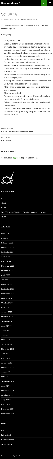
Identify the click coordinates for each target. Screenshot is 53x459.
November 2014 (7, 413)
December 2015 (7, 390)
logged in (17, 157)
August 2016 (6, 386)
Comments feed (7, 439)
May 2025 (5, 238)
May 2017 (5, 377)
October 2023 (6, 270)
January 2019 (6, 344)
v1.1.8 (3, 198)
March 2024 (6, 261)
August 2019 (6, 326)
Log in (3, 430)
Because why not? (10, 3)
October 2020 (6, 303)
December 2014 (7, 409)
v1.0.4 (3, 217)
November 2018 (7, 349)
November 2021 (7, 293)
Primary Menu (50, 3)
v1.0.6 (3, 207)
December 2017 (7, 367)
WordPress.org (7, 444)
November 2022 (7, 284)
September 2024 (7, 252)
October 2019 (6, 317)
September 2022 (7, 289)
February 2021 (7, 298)
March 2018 (6, 358)
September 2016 (7, 381)
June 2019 (5, 335)
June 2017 (5, 372)
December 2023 (7, 266)
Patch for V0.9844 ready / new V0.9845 (17, 129)
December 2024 (7, 247)
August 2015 (6, 400)
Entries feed (6, 435)
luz (18, 20)
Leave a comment (30, 20)
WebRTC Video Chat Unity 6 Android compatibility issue (23, 212)
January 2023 (6, 280)
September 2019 (7, 321)
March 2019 (6, 340)
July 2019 (5, 330)
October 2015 (6, 395)
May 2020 (5, 307)
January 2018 (6, 363)
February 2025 (7, 243)
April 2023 (5, 275)
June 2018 (5, 353)
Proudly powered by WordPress (12, 456)
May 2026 (5, 233)
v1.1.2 (3, 203)
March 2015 (6, 404)
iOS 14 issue (6, 139)
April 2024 (5, 257)
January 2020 (6, 312)
